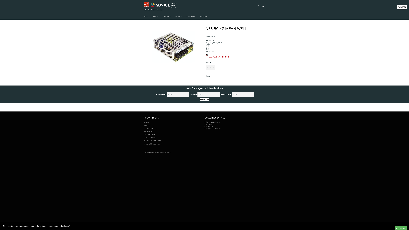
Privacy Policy (148, 131)
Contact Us (400, 228)
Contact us (190, 16)
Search (146, 122)
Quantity (209, 62)
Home (146, 16)
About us (203, 16)
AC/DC (156, 16)
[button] (402, 7)
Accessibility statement (152, 144)
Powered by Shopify (165, 152)
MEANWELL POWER (153, 152)
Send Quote (204, 100)
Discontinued (148, 128)
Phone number (225, 94)
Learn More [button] (68, 226)
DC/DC (167, 16)
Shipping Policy (149, 135)
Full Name (193, 94)
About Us (147, 125)
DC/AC (178, 16)
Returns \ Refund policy (152, 141)
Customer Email (160, 94)
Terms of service (150, 138)
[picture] (207, 57)
